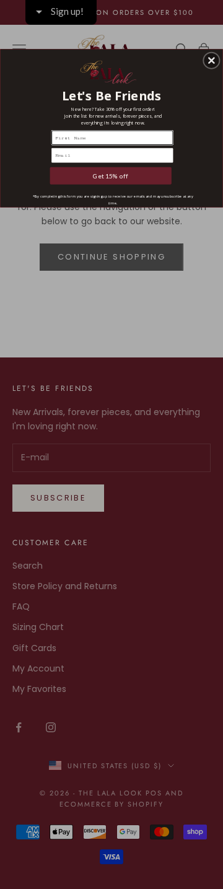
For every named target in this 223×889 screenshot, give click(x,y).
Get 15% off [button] (110, 176)
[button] (211, 60)
